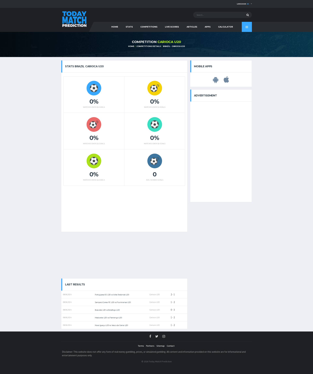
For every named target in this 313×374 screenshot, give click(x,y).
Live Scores (172, 27)
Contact (170, 345)
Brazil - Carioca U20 (174, 46)
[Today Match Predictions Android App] (215, 81)
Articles (192, 27)
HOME (114, 27)
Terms (141, 345)
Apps (207, 27)
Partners (150, 345)
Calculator (225, 27)
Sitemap (160, 345)
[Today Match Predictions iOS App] (226, 81)
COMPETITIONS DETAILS (148, 46)
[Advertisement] (124, 207)
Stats (129, 27)
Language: (243, 4)
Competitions (148, 27)
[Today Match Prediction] (74, 18)
